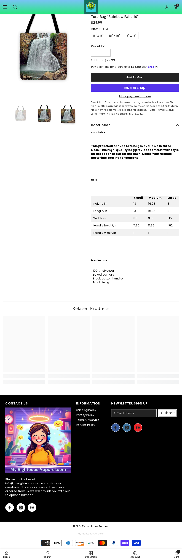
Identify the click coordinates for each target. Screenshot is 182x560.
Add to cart (135, 77)
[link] (24, 376)
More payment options (135, 96)
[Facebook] (9, 507)
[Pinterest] (32, 507)
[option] (44, 55)
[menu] (5, 7)
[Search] (15, 7)
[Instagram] (21, 507)
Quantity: (98, 46)
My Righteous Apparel (95, 526)
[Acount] (167, 7)
